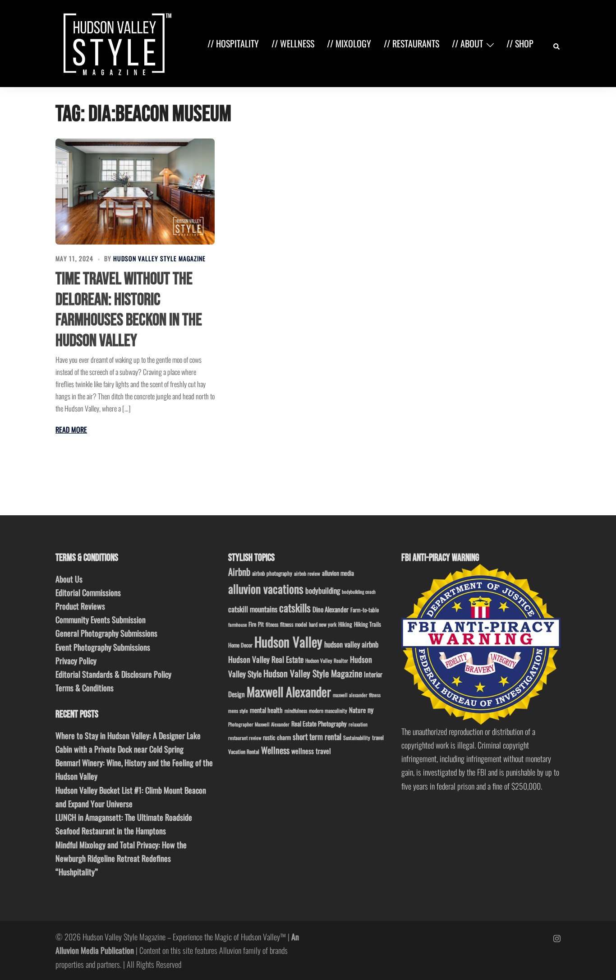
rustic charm (277, 737)
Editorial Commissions (88, 592)
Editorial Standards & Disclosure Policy (113, 674)
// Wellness (292, 43)
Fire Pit (256, 624)
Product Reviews (80, 606)
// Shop (519, 43)
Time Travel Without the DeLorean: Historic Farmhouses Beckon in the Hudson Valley (128, 310)
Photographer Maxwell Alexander (259, 724)
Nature (357, 710)
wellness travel (311, 750)
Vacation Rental (243, 751)
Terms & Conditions (84, 687)
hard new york (322, 624)
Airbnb (239, 571)
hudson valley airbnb (351, 644)
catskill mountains (252, 609)
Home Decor (240, 645)
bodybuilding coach (359, 591)
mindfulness (296, 710)
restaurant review (244, 737)
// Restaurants (411, 43)
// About (467, 43)
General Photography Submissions (106, 633)
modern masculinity (328, 710)
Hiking (345, 624)
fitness (272, 624)
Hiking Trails (367, 624)
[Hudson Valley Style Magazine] (115, 42)
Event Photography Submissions (102, 647)
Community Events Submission (100, 619)
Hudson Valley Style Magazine (159, 258)
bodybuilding (322, 590)
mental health (266, 710)
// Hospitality (233, 43)
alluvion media (338, 573)
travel (378, 737)
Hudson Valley (288, 641)
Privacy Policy (76, 660)
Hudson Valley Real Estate (265, 659)
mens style (238, 710)
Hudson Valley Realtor (326, 660)
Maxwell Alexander (289, 691)
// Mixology (349, 43)
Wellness (275, 750)
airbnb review (307, 573)
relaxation (358, 724)
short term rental (317, 736)
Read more (71, 429)
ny (370, 709)
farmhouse (237, 624)
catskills (295, 607)
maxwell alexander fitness (357, 694)
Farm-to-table (364, 610)
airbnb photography (272, 573)
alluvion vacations (265, 588)
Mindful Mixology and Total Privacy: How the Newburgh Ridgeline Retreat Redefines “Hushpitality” (121, 858)
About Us (69, 579)
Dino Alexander (331, 609)
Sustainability (356, 737)
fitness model (293, 624)
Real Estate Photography (319, 723)
